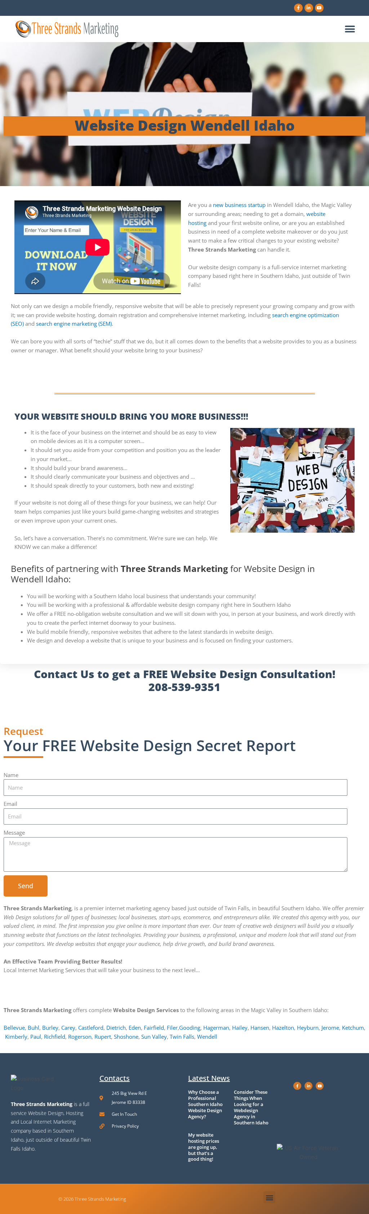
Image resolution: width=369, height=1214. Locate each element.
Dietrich (116, 1027)
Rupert (102, 1036)
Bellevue (14, 1027)
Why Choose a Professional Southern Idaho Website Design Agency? (205, 1104)
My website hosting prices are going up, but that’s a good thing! (203, 1147)
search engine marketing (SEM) (74, 323)
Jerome (330, 1027)
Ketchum (353, 1027)
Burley (50, 1027)
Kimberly (16, 1036)
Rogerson (80, 1036)
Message (14, 832)
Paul (35, 1036)
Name (11, 775)
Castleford (90, 1027)
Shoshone (126, 1036)
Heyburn (308, 1027)
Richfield (54, 1036)
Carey (68, 1027)
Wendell (207, 1036)
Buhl (33, 1027)
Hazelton (283, 1027)
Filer (172, 1027)
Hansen (259, 1027)
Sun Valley (154, 1036)
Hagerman (216, 1027)
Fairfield (154, 1027)
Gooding (189, 1027)
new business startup (239, 204)
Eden (135, 1027)
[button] (350, 29)
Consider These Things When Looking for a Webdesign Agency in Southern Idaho (251, 1107)
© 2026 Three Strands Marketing (92, 1199)
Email (10, 803)
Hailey (240, 1027)
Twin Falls (182, 1036)
